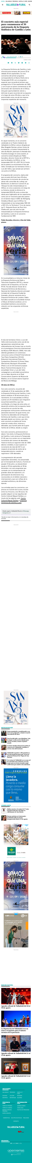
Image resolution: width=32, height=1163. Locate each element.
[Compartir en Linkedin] (25, 62)
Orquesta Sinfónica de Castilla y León (14, 501)
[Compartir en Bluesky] (18, 62)
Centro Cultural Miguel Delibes (13, 499)
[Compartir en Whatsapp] (29, 62)
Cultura (12, 1095)
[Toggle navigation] (2, 4)
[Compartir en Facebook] (12, 62)
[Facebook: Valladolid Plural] (20, 57)
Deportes (5, 1097)
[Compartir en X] (15, 62)
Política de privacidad (23, 1109)
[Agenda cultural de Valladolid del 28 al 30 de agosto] (16, 996)
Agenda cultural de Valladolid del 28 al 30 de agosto (15, 1007)
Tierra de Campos (7, 1107)
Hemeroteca (6, 1117)
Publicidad (26, 1117)
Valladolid (8, 1)
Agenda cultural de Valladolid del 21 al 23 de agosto (15, 1054)
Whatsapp (26, 511)
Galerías (19, 1097)
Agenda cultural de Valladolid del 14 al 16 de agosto (15, 1077)
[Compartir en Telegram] (22, 62)
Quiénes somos (21, 1105)
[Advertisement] (16, 325)
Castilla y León (23, 1)
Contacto (16, 1121)
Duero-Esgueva (6, 1113)
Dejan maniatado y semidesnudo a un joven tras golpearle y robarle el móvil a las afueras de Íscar (18, 732)
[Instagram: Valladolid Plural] (22, 57)
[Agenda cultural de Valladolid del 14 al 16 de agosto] (16, 1066)
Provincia (15, 1)
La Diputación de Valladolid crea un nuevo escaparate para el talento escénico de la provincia (14, 1030)
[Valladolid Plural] (16, 5)
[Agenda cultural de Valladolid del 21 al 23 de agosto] (16, 1043)
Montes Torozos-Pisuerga (7, 1110)
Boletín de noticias (16, 1117)
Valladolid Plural (12, 56)
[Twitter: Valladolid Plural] (19, 57)
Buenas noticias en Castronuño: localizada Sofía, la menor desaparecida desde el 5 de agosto (17, 817)
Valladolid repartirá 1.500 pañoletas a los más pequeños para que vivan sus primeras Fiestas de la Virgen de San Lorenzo (18, 755)
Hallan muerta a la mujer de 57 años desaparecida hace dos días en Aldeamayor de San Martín (18, 810)
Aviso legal (20, 1107)
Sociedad (19, 1095)
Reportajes (13, 1097)
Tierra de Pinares (7, 1105)
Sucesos (4, 1095)
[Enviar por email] (8, 62)
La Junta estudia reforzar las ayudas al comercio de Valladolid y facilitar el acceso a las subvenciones (18, 747)
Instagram (5, 513)
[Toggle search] (29, 4)
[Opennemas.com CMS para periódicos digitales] (16, 1152)
